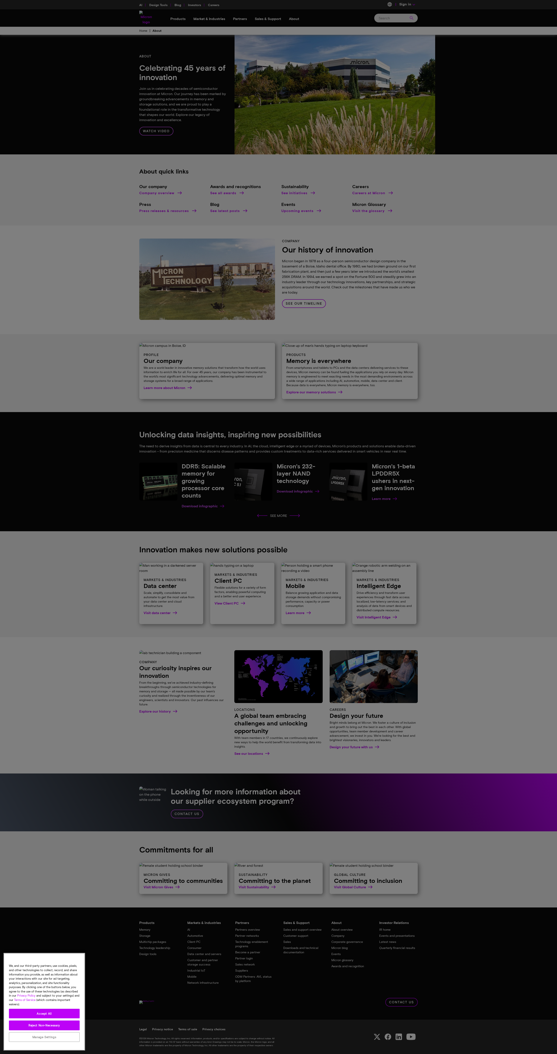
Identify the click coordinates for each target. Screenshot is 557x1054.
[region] (44, 1002)
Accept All (44, 1013)
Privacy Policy (26, 995)
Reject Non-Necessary (44, 1025)
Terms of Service (24, 1000)
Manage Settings (44, 1037)
